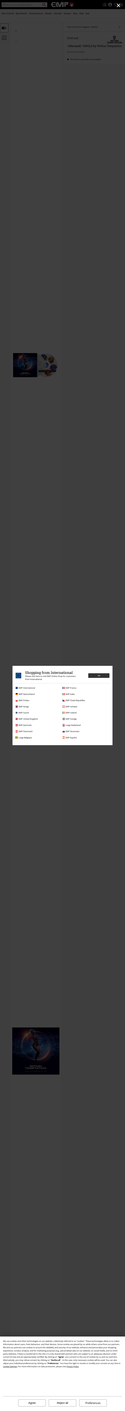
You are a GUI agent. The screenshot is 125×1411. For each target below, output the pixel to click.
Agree (32, 1402)
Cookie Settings (10, 1366)
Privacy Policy (72, 1366)
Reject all (62, 1402)
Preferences (93, 1403)
